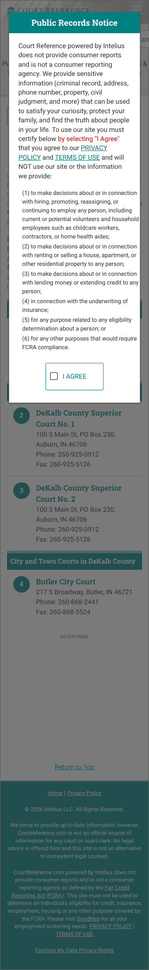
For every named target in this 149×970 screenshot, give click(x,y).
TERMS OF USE (77, 157)
